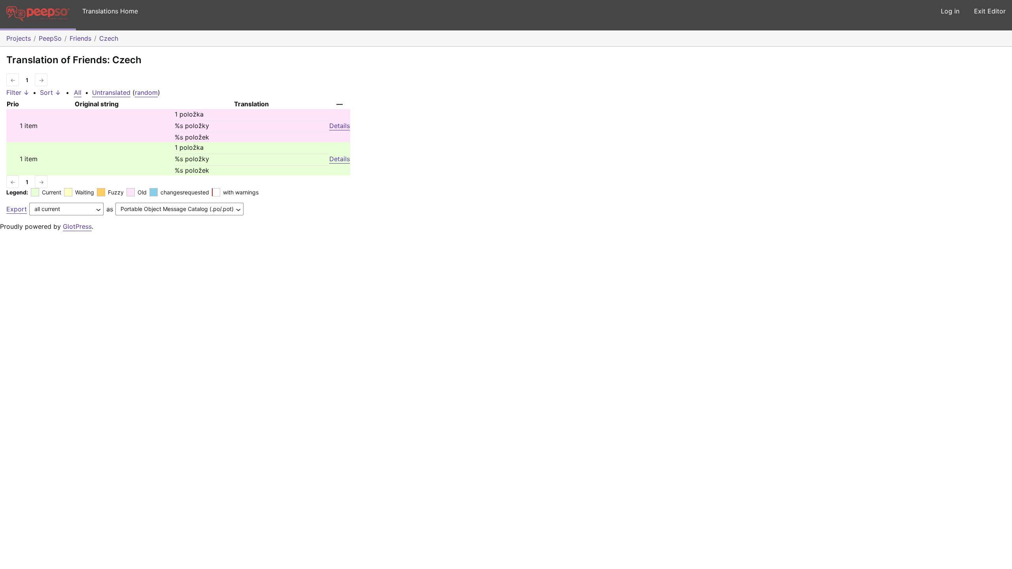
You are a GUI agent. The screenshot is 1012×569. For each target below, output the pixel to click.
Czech (108, 38)
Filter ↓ (17, 92)
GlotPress (77, 226)
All (77, 92)
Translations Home (110, 11)
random (146, 92)
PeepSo (50, 38)
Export (16, 209)
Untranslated (111, 92)
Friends (80, 38)
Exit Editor (990, 11)
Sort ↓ (50, 92)
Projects (18, 38)
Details (339, 126)
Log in (950, 11)
